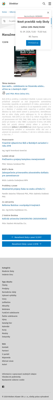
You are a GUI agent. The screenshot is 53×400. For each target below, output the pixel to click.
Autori (4, 364)
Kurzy (4, 330)
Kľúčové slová (7, 361)
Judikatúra (6, 302)
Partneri (5, 351)
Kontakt (5, 347)
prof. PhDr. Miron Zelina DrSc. (18, 94)
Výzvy (4, 319)
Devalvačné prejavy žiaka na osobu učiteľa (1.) (23, 189)
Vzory (4, 299)
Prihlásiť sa (33, 43)
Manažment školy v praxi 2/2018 (25, 244)
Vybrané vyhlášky (9, 295)
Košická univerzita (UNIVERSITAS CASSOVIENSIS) (24, 218)
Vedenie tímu (7, 275)
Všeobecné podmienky (11, 377)
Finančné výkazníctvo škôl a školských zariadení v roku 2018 (25, 144)
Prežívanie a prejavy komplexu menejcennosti (23, 159)
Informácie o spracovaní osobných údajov (19, 374)
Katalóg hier (7, 323)
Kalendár (5, 326)
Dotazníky (6, 337)
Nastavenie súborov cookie (13, 380)
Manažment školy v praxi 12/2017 (28, 237)
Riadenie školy (8, 271)
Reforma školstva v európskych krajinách (21, 205)
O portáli (5, 354)
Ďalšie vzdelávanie (9, 316)
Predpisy (5, 289)
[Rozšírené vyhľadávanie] (4, 21)
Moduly (5, 333)
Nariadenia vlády (9, 292)
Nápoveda (6, 358)
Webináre (6, 309)
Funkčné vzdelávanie (10, 313)
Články (4, 285)
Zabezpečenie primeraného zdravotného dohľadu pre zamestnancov (25, 174)
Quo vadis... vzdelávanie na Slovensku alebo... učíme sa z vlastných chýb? (23, 87)
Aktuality (5, 306)
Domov (4, 12)
